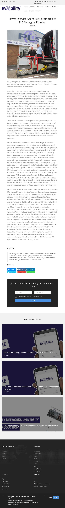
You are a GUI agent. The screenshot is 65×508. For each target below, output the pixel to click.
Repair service (5, 479)
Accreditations (5, 486)
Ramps (35, 456)
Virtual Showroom (29, 6)
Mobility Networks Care (41, 486)
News (26, 11)
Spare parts (47, 1)
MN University (38, 3)
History (4, 456)
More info (15, 504)
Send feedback (6, 484)
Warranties (40, 1)
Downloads (5, 489)
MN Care (53, 1)
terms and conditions (36, 296)
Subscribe (33, 300)
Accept (56, 497)
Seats (35, 463)
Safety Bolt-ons (37, 469)
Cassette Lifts (37, 453)
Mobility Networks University (42, 484)
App (35, 1)
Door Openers (37, 471)
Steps (35, 458)
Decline (50, 497)
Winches (36, 466)
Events (31, 11)
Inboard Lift (37, 451)
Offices (4, 453)
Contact (37, 11)
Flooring (36, 461)
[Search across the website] (43, 3)
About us (4, 451)
